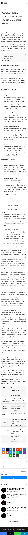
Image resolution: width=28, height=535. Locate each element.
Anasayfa (4, 8)
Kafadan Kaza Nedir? (8, 56)
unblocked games (7, 529)
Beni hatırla (4, 474)
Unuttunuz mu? (23, 471)
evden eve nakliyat (16, 529)
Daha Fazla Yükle (14, 521)
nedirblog (22, 529)
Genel (9, 8)
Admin (9, 491)
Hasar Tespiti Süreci (8, 58)
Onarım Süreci (7, 60)
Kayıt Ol (14, 478)
